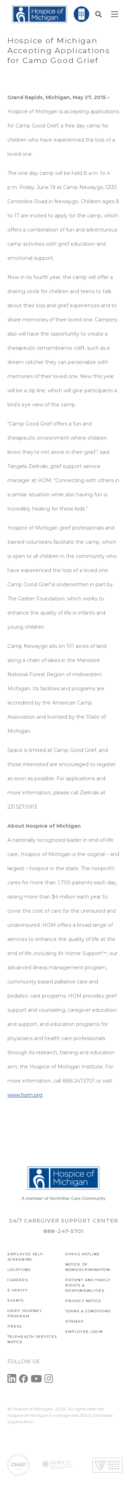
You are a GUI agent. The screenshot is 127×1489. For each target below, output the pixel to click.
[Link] (39, 14)
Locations (19, 1269)
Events (15, 1300)
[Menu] (114, 14)
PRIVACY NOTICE (83, 1301)
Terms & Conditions (88, 1311)
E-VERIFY (17, 1290)
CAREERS (17, 1280)
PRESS (14, 1326)
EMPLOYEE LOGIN (84, 1331)
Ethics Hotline (82, 1254)
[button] (98, 14)
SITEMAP (74, 1321)
